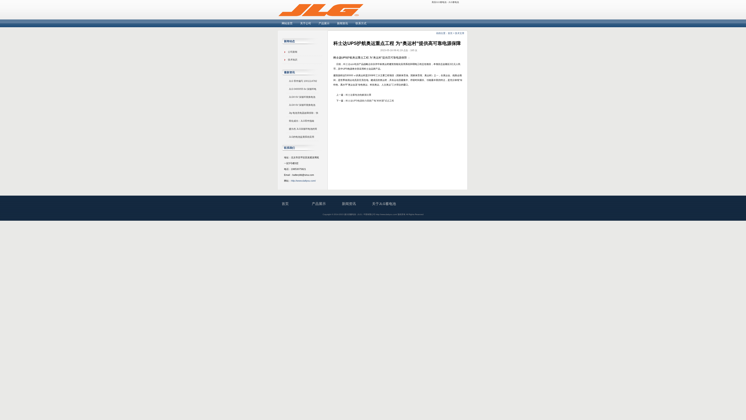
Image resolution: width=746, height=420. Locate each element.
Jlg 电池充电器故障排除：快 (303, 113)
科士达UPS (340, 57)
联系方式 (361, 23)
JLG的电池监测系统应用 (301, 137)
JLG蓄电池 (453, 2)
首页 (450, 33)
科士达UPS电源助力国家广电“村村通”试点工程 (370, 100)
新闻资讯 (342, 23)
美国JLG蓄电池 (439, 2)
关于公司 (305, 23)
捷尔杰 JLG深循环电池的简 (303, 129)
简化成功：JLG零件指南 (301, 121)
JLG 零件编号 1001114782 (303, 81)
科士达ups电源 (351, 64)
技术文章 (459, 33)
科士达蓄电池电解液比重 (358, 95)
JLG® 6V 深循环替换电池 (302, 97)
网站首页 (287, 23)
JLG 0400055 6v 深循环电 (302, 89)
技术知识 (292, 59)
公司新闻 (292, 52)
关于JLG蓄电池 (384, 204)
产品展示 (324, 23)
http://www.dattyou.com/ (303, 180)
